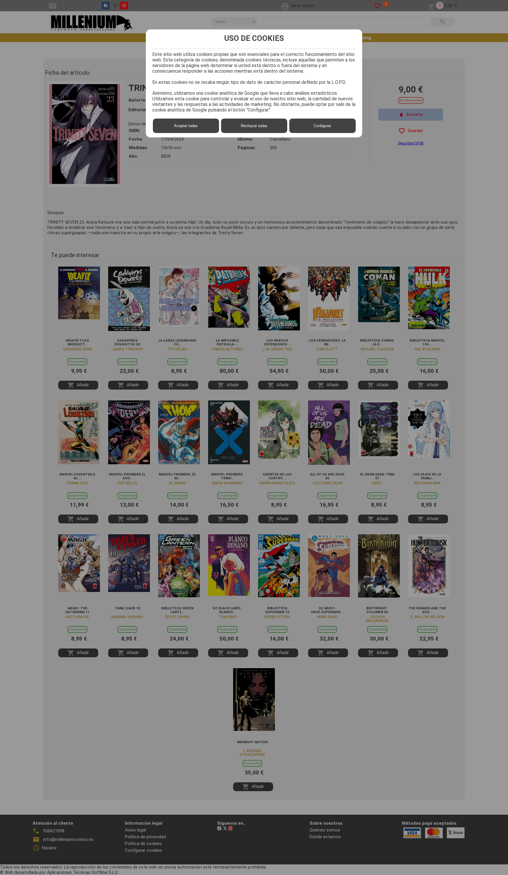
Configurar (322, 126)
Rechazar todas (254, 126)
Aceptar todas (186, 126)
